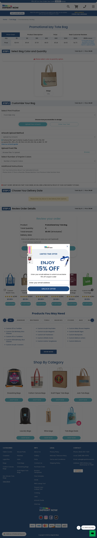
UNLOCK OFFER (49, 288)
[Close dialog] (67, 246)
